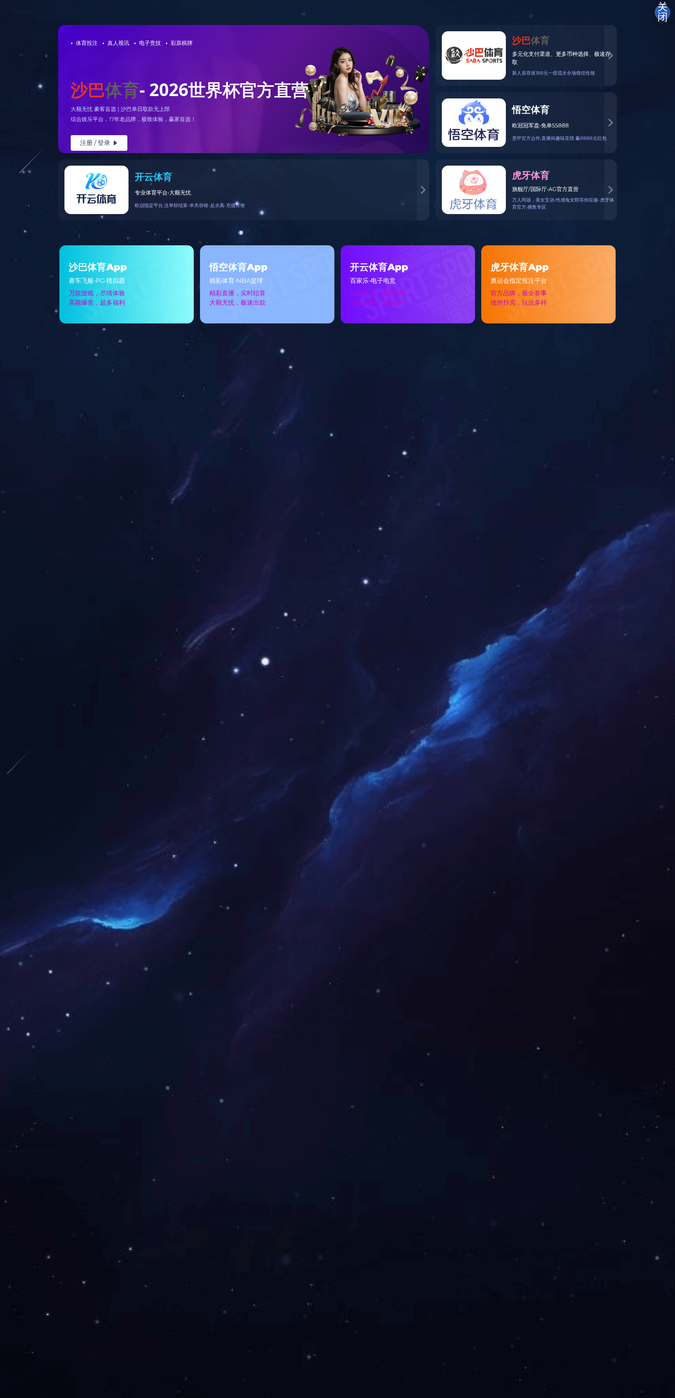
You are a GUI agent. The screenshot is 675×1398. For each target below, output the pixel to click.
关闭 (662, 12)
